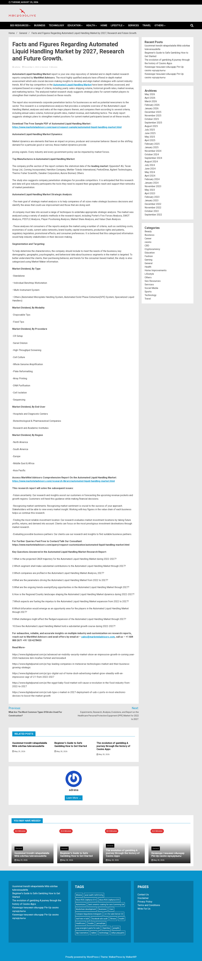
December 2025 (153, 112)
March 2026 (151, 101)
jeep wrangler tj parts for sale (88, 928)
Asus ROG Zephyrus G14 (86, 900)
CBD (147, 245)
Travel (146, 25)
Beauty (148, 231)
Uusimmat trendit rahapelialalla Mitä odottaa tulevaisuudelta (29, 744)
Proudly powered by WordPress (82, 957)
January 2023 (152, 200)
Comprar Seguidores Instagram (89, 914)
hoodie (91, 923)
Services (133, 25)
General (45, 67)
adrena (17, 67)
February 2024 (152, 179)
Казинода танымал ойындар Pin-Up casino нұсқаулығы (167, 854)
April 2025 (150, 140)
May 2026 (150, 94)
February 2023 (152, 197)
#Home (79, 895)
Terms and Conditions (149, 905)
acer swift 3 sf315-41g (94, 895)
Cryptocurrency (152, 249)
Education (74, 25)
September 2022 (153, 214)
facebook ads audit (100, 919)
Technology (56, 25)
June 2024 (150, 168)
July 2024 (150, 165)
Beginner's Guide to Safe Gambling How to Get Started (70, 744)
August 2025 (151, 126)
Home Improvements (156, 270)
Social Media (151, 288)
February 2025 (152, 143)
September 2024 (153, 158)
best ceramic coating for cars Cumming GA (106, 904)
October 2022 (152, 211)
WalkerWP (131, 957)
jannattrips (101, 923)
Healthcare (80, 923)
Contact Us (143, 894)
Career (148, 238)
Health (90, 25)
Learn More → (73, 797)
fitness (113, 919)
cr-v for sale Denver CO (114, 914)
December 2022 (153, 204)
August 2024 (151, 161)
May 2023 (150, 189)
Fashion (149, 256)
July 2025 (150, 129)
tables (93, 933)
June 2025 (150, 133)
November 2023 (153, 186)
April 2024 (150, 175)
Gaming (148, 259)
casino (148, 242)
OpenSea (106, 928)
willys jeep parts (117, 933)
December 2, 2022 (32, 67)
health (121, 919)
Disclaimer (143, 898)
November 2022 (153, 207)
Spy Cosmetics (82, 933)
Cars (111, 909)
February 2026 (152, 105)
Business (39, 25)
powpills (116, 928)
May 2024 (150, 172)
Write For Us (144, 908)
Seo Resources (19, 25)
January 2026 (152, 108)
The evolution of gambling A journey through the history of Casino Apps (113, 746)
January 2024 (152, 182)
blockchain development (86, 909)
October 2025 (152, 119)
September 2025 (153, 122)
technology (103, 933)
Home (104, 25)
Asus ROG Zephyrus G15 (109, 900)
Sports (148, 291)
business (102, 909)
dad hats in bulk (82, 919)
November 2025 (153, 115)
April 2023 (150, 193)
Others (159, 25)
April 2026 (150, 97)
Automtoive (80, 904)
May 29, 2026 (19, 751)
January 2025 (152, 147)
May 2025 (150, 136)
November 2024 (153, 151)
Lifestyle (116, 25)
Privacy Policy (145, 901)
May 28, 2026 (61, 751)
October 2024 (152, 154)
